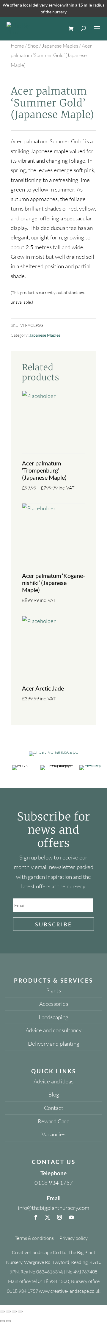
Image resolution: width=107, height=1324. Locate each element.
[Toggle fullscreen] (8, 1311)
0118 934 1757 (53, 1182)
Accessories (53, 1003)
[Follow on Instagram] (59, 1217)
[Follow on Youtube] (71, 1217)
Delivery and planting (53, 1043)
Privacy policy (73, 1238)
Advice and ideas (53, 1081)
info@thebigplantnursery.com (53, 1207)
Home (17, 46)
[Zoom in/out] (2, 1311)
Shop (33, 46)
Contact (53, 1107)
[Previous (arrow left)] (2, 1321)
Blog (53, 1094)
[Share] (14, 1311)
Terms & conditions (34, 1238)
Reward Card (54, 1121)
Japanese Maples (60, 46)
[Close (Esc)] (20, 1311)
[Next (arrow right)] (8, 1321)
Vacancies (53, 1134)
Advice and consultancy (53, 1030)
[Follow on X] (47, 1217)
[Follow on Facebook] (35, 1217)
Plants (53, 990)
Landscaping (53, 1017)
